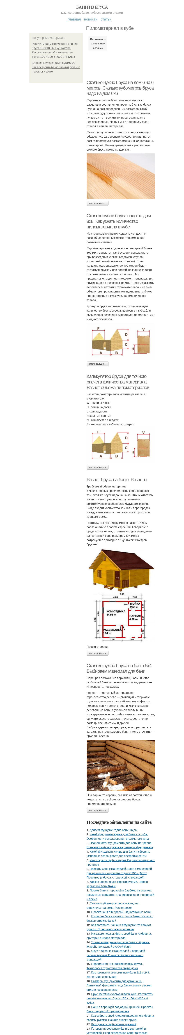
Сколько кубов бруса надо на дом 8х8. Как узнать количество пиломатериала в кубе (119, 221)
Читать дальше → (98, 203)
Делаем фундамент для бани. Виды (113, 830)
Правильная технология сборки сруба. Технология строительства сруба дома (115, 966)
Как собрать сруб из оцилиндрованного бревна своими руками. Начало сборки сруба (120, 1017)
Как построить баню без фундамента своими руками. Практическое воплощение (119, 927)
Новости (90, 19)
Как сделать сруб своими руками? (113, 1024)
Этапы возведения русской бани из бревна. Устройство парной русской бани (118, 944)
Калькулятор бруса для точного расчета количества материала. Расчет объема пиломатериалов (118, 382)
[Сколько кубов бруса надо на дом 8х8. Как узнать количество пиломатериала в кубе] (121, 341)
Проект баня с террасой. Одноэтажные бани (121, 912)
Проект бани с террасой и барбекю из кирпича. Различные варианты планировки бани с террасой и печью (120, 894)
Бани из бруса (92, 7)
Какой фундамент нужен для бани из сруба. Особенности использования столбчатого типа (118, 836)
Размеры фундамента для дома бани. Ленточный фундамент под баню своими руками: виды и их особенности (119, 985)
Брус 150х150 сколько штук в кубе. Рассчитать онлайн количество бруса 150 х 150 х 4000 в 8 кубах (120, 998)
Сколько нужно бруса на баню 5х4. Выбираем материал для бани (119, 668)
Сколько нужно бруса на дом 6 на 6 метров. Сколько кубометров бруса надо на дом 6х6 (120, 88)
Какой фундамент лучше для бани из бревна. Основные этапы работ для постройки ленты (118, 853)
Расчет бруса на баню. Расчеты (117, 479)
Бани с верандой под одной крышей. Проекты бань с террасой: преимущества (120, 1009)
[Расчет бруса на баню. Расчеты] (121, 595)
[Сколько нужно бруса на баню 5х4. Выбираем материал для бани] (121, 765)
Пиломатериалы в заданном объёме (97, 43)
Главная (74, 19)
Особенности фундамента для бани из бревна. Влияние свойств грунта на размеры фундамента (120, 845)
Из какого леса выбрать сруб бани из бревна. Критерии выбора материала (119, 935)
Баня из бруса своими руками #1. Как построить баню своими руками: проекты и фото (56, 67)
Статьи (106, 19)
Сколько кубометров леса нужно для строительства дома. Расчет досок (112, 905)
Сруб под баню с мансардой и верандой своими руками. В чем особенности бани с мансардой (116, 955)
